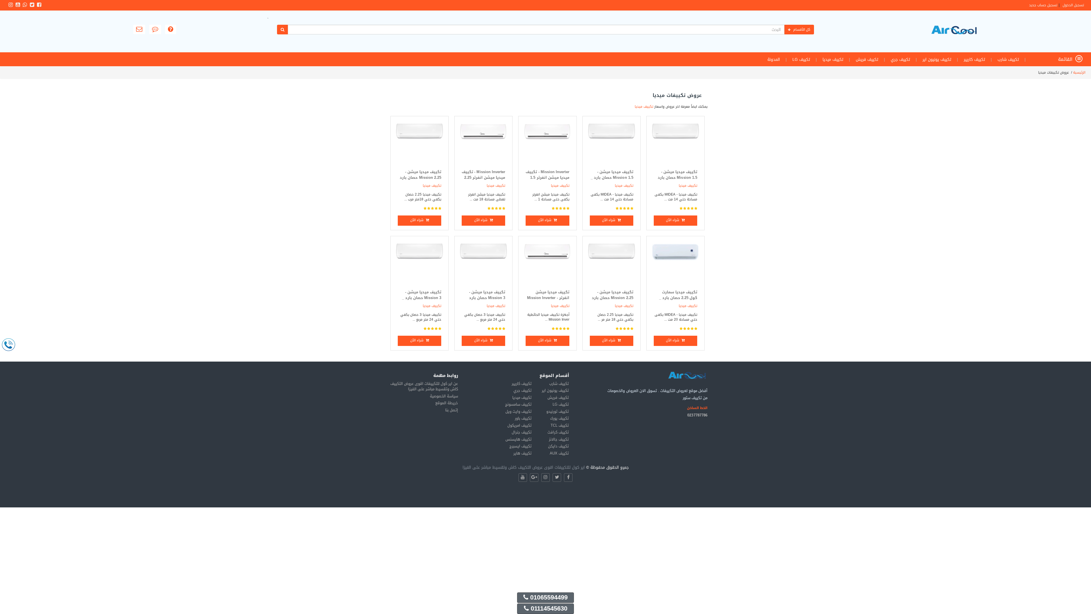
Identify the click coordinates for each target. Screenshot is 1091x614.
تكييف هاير (522, 453)
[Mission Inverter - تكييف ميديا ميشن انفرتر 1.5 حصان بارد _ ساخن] (547, 144)
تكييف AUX (559, 453)
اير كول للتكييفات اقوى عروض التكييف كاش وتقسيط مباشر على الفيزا (524, 467)
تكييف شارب (1008, 59)
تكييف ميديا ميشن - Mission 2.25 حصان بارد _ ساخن (420, 178)
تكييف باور (523, 418)
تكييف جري (900, 59)
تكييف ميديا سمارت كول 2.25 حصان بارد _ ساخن (678, 298)
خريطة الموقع (446, 402)
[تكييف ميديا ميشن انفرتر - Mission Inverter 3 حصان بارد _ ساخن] (547, 264)
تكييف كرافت (558, 432)
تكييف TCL (560, 425)
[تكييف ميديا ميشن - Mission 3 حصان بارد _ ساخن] (419, 264)
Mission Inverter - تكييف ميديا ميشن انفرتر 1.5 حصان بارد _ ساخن (547, 178)
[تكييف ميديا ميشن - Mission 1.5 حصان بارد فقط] (675, 144)
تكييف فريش (867, 59)
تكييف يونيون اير (937, 59)
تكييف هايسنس (518, 439)
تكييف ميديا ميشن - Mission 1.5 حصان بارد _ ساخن (612, 178)
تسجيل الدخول (1073, 5)
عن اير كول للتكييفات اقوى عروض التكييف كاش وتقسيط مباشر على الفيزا (424, 386)
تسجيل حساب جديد (1043, 5)
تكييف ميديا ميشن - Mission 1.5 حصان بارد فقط (677, 178)
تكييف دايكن (558, 446)
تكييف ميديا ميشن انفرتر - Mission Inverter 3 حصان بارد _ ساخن (548, 298)
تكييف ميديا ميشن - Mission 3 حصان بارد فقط (487, 298)
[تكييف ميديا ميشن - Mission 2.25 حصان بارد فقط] (612, 264)
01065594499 (548, 597)
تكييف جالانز (559, 439)
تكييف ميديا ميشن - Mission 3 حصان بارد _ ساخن (422, 298)
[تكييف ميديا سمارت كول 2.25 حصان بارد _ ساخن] (675, 264)
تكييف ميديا (833, 59)
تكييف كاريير (974, 59)
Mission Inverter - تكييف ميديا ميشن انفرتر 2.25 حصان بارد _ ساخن (483, 178)
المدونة (773, 59)
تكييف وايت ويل (518, 411)
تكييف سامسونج (518, 404)
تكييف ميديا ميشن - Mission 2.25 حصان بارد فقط (612, 298)
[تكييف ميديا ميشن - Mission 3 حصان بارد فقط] (483, 264)
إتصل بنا (451, 410)
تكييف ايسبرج (520, 446)
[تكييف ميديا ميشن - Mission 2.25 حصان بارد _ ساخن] (419, 144)
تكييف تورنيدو (557, 411)
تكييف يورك (559, 418)
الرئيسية (1079, 72)
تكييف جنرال (522, 432)
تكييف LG (801, 59)
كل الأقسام (801, 29)
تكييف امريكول (519, 425)
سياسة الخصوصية (444, 396)
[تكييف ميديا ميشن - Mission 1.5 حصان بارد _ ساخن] (612, 144)
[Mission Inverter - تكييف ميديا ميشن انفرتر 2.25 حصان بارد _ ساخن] (483, 144)
